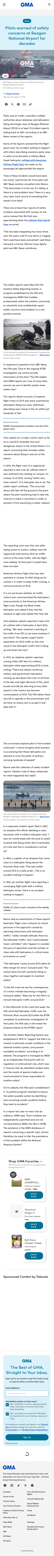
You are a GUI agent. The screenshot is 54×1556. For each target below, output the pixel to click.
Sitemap (30, 1522)
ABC (5, 1531)
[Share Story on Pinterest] (18, 104)
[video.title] (27, 65)
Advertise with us (10, 1517)
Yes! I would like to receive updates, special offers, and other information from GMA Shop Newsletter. (28, 1406)
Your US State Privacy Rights (36, 1492)
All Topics (7, 1540)
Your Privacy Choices (12, 1505)
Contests (6, 1491)
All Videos (7, 1536)
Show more (44, 354)
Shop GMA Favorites (24, 1161)
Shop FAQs (7, 1522)
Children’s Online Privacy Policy (13, 1511)
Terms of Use (8, 1496)
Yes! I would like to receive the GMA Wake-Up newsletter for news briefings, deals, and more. (28, 1416)
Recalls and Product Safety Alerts (35, 1527)
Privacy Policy (11, 1429)
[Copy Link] (30, 104)
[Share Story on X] (12, 104)
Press (29, 1510)
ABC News (7, 1526)
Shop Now (34, 1195)
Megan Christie (12, 93)
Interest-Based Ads (35, 1498)
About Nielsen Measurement (33, 1504)
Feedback (31, 1515)
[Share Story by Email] (24, 104)
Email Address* (13, 1387)
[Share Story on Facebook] (6, 104)
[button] (4, 4)
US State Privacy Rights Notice (35, 1429)
